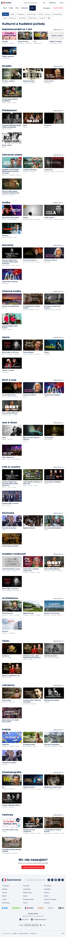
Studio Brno (47, 889)
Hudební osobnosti (14, 553)
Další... (33, 8)
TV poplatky (26, 889)
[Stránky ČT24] (5, 908)
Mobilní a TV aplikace (50, 899)
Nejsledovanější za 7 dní (17, 29)
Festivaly (7, 814)
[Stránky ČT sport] (16, 908)
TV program (46, 8)
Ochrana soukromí (23, 933)
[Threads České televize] (62, 880)
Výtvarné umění (31, 14)
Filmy (17, 8)
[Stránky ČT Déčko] (40, 908)
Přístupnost (33, 933)
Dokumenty (24, 8)
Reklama (4, 889)
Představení (20, 14)
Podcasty (47, 892)
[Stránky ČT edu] (61, 908)
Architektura (10, 598)
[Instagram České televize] (48, 880)
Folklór (6, 729)
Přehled (5, 14)
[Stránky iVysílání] (29, 908)
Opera (5, 18)
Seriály (11, 8)
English (15, 933)
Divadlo (12, 14)
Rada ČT (4, 896)
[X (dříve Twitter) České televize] (59, 880)
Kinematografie (11, 772)
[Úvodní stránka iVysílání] (8, 3)
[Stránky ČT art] (51, 908)
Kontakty (47, 903)
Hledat (44, 2)
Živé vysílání (47, 885)
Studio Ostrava (27, 892)
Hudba (40, 14)
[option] (28, 925)
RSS (63, 933)
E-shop (4, 899)
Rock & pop (12, 18)
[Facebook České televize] (52, 880)
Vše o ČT (25, 903)
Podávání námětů (28, 899)
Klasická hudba (57, 14)
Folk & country (32, 18)
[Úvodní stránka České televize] (11, 880)
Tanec (5, 640)
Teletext (4, 892)
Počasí (25, 896)
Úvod (4, 8)
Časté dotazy (6, 903)
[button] (9, 36)
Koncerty (47, 14)
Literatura (8, 685)
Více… (49, 18)
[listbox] (35, 925)
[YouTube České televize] (55, 880)
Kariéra (46, 896)
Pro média (26, 885)
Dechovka (42, 18)
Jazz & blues (22, 18)
